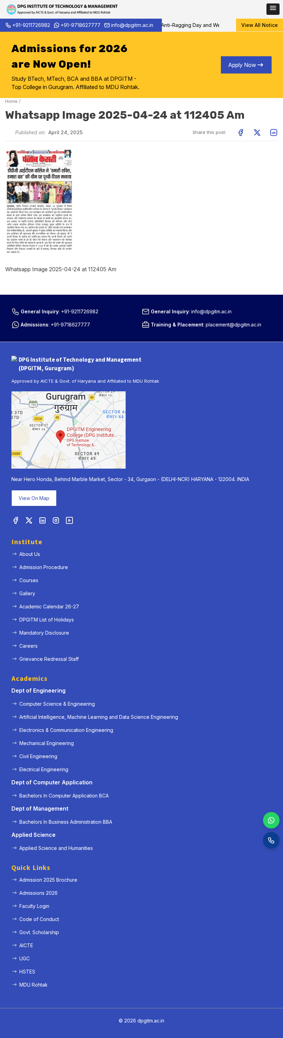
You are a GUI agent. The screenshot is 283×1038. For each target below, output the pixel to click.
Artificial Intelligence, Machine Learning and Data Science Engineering (98, 717)
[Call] (271, 840)
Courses (28, 580)
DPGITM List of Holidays (46, 620)
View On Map (34, 498)
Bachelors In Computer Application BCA (64, 796)
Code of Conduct (39, 919)
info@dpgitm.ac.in (132, 25)
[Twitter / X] (29, 521)
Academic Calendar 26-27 (49, 606)
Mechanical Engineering (46, 743)
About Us (29, 554)
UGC (24, 958)
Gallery (27, 593)
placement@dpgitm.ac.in (233, 324)
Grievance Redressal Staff (49, 659)
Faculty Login (34, 906)
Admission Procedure (43, 567)
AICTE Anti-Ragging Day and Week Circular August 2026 (200, 25)
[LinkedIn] (42, 521)
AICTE (26, 945)
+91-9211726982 (31, 25)
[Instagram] (56, 521)
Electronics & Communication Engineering (66, 730)
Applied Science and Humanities (56, 848)
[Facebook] (15, 521)
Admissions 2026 (38, 893)
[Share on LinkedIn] (274, 132)
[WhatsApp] (271, 820)
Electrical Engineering (43, 769)
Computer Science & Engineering (57, 704)
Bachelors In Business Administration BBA (65, 822)
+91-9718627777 (80, 25)
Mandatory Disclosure (44, 633)
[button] (273, 9)
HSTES (27, 972)
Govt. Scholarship (39, 932)
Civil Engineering (38, 756)
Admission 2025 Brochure (48, 880)
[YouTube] (69, 521)
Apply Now (242, 64)
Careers (28, 646)
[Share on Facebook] (240, 132)
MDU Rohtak (33, 985)
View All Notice (259, 25)
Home (11, 101)
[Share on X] (257, 132)
